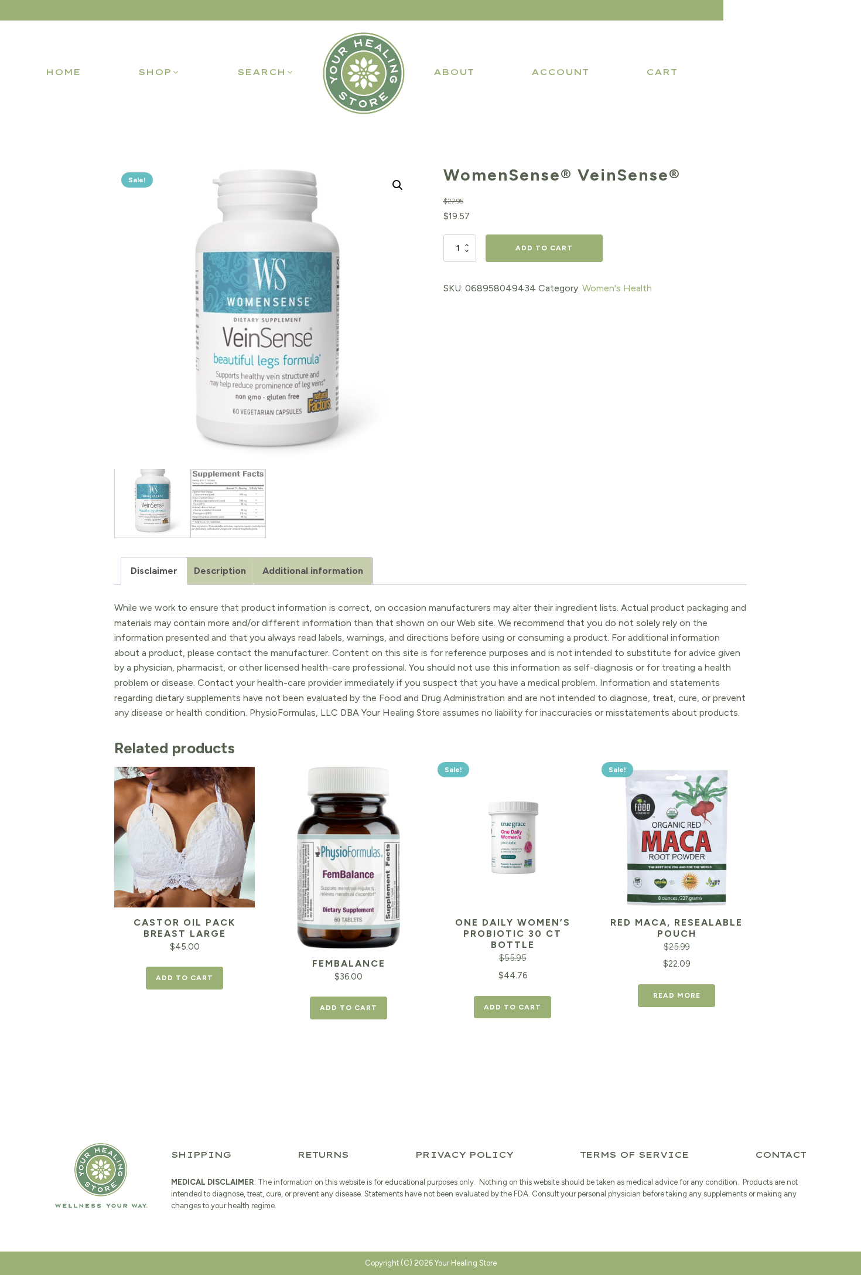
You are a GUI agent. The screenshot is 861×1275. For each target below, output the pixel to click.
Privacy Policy (464, 1155)
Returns (323, 1155)
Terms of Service (634, 1155)
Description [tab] (220, 570)
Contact (780, 1155)
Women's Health (617, 288)
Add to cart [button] (184, 978)
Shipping (201, 1155)
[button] (159, 72)
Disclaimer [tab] (154, 570)
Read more (677, 995)
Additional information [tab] (312, 570)
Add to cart (544, 248)
